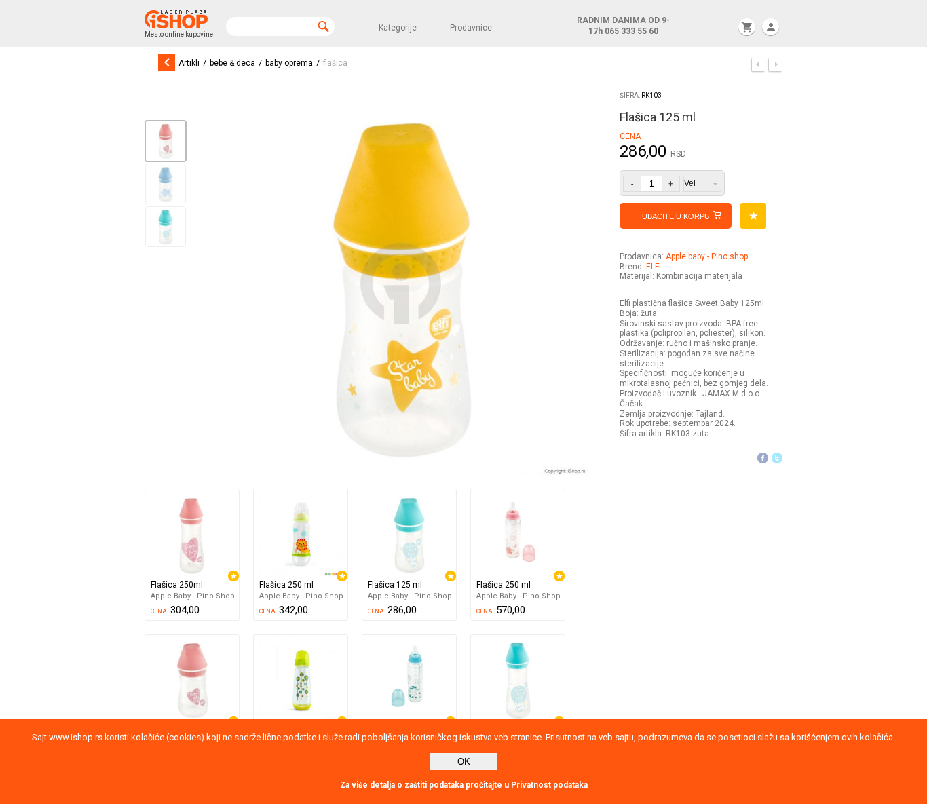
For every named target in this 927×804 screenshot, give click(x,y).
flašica (335, 63)
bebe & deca (232, 63)
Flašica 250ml (177, 585)
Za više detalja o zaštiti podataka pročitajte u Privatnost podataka (464, 785)
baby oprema (289, 63)
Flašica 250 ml (286, 585)
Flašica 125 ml (395, 585)
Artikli (189, 63)
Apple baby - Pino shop (707, 256)
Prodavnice (471, 28)
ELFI (653, 266)
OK (463, 762)
